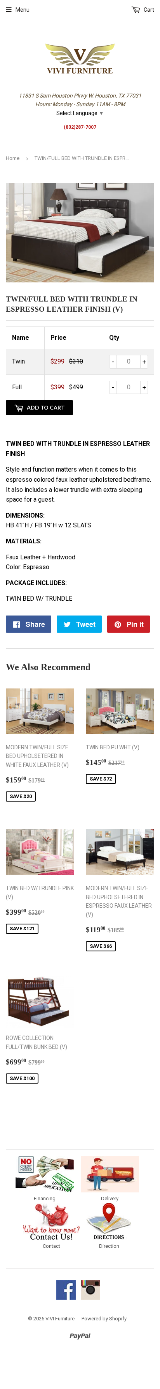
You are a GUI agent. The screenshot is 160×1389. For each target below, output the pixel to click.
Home (12, 158)
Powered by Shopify (104, 1319)
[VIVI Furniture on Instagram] (90, 1298)
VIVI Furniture (60, 1319)
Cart (148, 10)
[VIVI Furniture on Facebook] (66, 1298)
